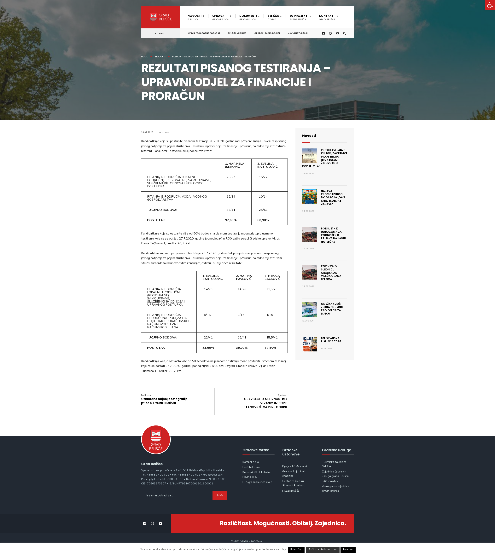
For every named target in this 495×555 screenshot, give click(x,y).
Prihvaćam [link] (296, 549)
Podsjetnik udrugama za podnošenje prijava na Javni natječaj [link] (333, 235)
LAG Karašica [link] (330, 481)
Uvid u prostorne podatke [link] (204, 33)
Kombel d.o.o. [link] (250, 462)
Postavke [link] (348, 549)
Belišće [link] (273, 17)
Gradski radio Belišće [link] (267, 33)
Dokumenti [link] (248, 17)
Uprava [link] (220, 17)
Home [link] (144, 56)
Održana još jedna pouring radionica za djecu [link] (332, 308)
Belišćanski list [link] (237, 33)
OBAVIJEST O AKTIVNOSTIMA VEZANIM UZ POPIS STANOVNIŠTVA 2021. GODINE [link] (266, 401)
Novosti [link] (194, 17)
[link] (490, 5)
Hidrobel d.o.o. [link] (251, 467)
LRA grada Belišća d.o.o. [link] (257, 482)
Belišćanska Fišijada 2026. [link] (331, 340)
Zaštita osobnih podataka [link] (246, 541)
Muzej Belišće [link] (290, 491)
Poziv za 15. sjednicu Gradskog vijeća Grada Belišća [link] (331, 272)
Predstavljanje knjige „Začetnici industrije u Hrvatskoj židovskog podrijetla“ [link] (324, 158)
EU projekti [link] (299, 17)
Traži (220, 495)
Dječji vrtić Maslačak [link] (294, 466)
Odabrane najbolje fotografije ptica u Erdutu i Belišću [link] (164, 399)
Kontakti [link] (327, 17)
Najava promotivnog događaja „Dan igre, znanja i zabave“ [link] (333, 197)
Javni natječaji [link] (297, 33)
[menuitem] (198, 17)
